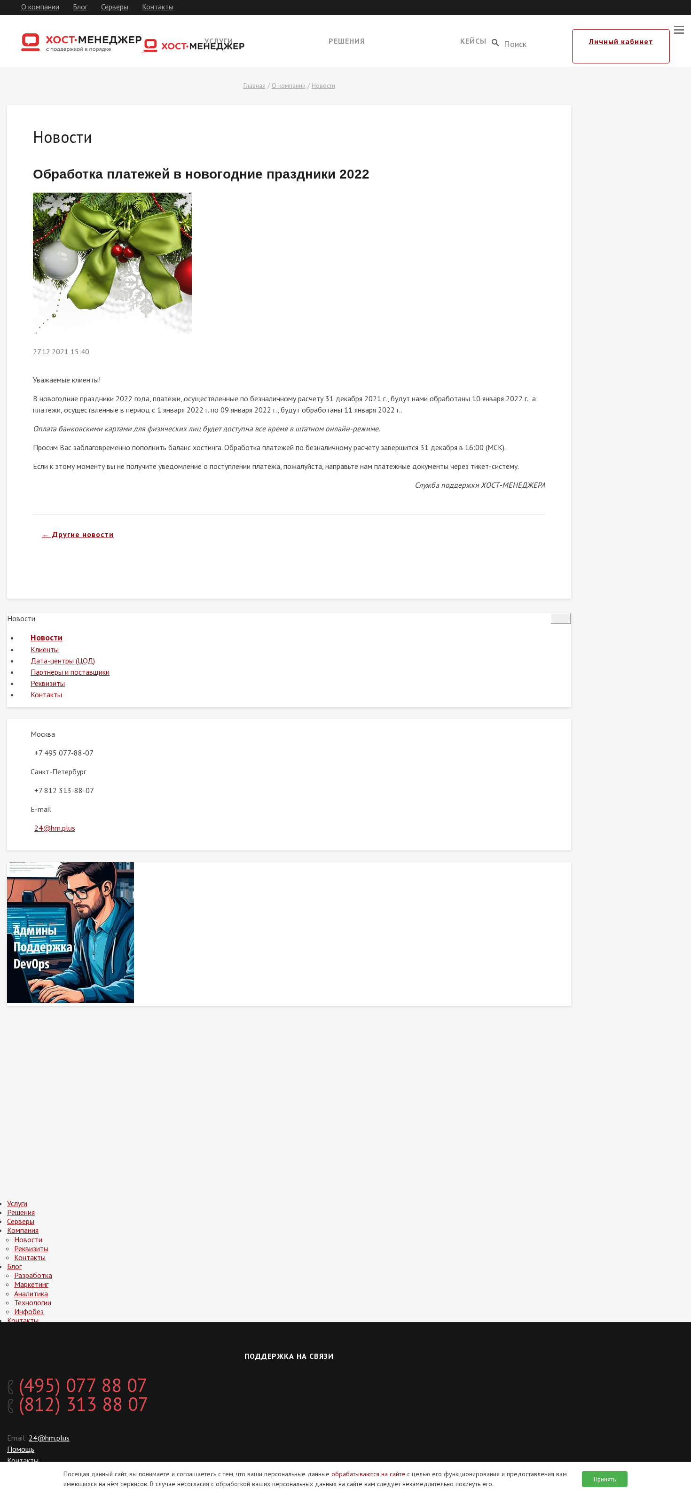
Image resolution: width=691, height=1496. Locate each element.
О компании (40, 6)
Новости (323, 85)
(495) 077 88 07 (81, 1385)
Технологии (32, 1302)
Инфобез (29, 1311)
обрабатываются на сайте (368, 1474)
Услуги (17, 1203)
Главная (254, 85)
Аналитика (31, 1293)
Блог (80, 6)
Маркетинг (31, 1284)
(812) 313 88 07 (81, 1404)
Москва (43, 734)
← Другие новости (78, 534)
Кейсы (473, 41)
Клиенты (45, 649)
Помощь (20, 1449)
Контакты (157, 6)
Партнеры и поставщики (70, 672)
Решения (347, 41)
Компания (23, 1230)
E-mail (41, 809)
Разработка (33, 1275)
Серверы (114, 6)
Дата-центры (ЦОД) (63, 660)
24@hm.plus (54, 828)
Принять (605, 1479)
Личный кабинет (621, 41)
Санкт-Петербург (58, 771)
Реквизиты (48, 683)
